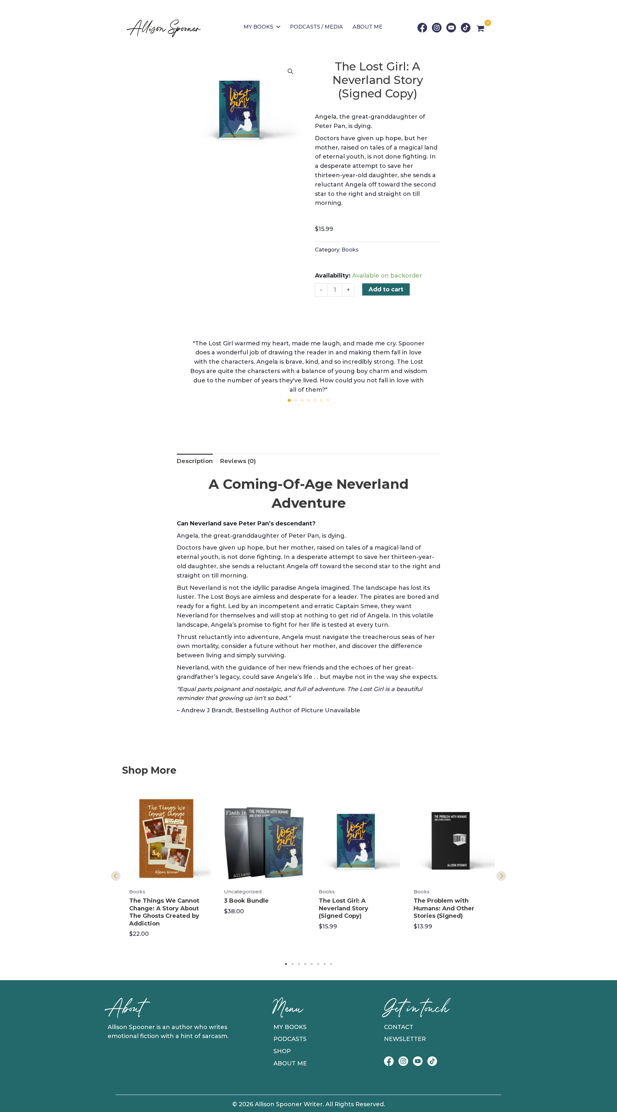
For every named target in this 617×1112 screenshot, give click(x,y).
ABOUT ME (290, 1063)
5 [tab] (311, 964)
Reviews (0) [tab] (238, 461)
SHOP (282, 1051)
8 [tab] (331, 964)
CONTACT (398, 1027)
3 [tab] (299, 964)
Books (350, 249)
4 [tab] (305, 964)
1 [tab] (286, 964)
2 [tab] (292, 964)
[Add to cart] (204, 805)
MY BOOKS (290, 1027)
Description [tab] (195, 461)
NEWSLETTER (405, 1039)
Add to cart (386, 289)
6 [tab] (318, 964)
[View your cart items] (480, 29)
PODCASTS (290, 1039)
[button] (290, 71)
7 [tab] (324, 964)
